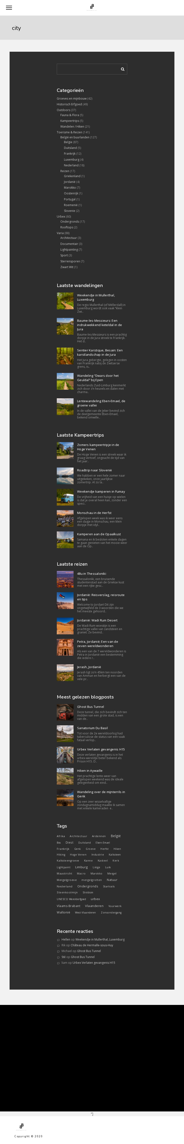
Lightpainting (69, 250)
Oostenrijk (71, 193)
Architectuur (68, 238)
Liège (96, 867)
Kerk (116, 860)
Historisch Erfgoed (69, 104)
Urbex (61, 216)
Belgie (68, 142)
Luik (108, 867)
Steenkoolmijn (67, 892)
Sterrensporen (70, 261)
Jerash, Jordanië (89, 667)
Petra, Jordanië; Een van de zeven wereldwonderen (97, 643)
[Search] (121, 68)
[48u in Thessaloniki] (65, 579)
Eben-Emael (103, 842)
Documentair (69, 244)
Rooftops (66, 227)
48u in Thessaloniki (91, 573)
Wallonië (63, 912)
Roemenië (71, 205)
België (116, 836)
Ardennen (99, 836)
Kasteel (103, 860)
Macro (81, 873)
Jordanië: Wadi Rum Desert (97, 620)
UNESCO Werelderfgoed (71, 899)
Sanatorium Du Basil (92, 728)
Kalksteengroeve (68, 860)
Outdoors (63, 110)
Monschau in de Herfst (94, 513)
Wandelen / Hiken (72, 126)
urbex (95, 899)
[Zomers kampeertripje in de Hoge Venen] (65, 450)
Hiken (117, 849)
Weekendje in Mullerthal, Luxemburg (96, 297)
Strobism (88, 892)
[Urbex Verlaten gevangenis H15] (65, 755)
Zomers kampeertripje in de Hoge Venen (98, 447)
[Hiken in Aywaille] (65, 776)
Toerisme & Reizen (69, 132)
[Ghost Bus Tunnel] (65, 712)
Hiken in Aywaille (90, 770)
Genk (77, 849)
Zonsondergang (111, 912)
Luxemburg (71, 160)
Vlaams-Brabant (68, 906)
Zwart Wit (66, 267)
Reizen (64, 171)
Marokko (70, 188)
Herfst (104, 849)
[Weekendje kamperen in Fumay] (65, 497)
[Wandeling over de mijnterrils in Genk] (65, 797)
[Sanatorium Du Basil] (65, 733)
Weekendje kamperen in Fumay (101, 491)
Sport (64, 255)
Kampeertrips (69, 121)
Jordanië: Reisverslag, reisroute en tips (101, 597)
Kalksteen (115, 854)
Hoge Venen (78, 854)
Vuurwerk (115, 906)
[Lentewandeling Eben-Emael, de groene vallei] (65, 406)
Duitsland (70, 148)
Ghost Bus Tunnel (90, 706)
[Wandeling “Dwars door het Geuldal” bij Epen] (65, 381)
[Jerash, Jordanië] (65, 672)
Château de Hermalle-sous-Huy (92, 945)
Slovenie (69, 211)
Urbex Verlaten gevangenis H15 (101, 749)
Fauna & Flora (69, 115)
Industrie (98, 854)
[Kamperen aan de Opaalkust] (65, 539)
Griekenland (72, 176)
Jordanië (69, 182)
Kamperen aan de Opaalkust (99, 534)
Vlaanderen (94, 906)
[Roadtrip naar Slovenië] (65, 476)
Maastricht (64, 873)
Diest (70, 842)
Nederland (71, 165)
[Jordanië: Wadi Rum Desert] (65, 626)
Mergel (112, 873)
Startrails (109, 886)
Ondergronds (69, 222)
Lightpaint (63, 867)
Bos (59, 842)
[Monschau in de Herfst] (65, 518)
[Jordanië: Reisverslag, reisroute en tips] (65, 600)
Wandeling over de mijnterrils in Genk (101, 794)
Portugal (69, 199)
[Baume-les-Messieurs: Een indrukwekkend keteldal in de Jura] (65, 326)
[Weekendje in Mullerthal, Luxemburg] (65, 301)
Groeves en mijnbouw (71, 98)
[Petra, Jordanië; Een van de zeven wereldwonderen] (65, 647)
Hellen (66, 939)
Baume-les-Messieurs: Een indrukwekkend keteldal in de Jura (99, 324)
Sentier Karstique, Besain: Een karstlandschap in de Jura (100, 352)
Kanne (88, 860)
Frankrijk (69, 154)
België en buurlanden (74, 137)
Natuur (112, 880)
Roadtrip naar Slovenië (94, 470)
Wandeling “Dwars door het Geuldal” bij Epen (98, 377)
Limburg (81, 867)
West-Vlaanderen (85, 912)
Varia (60, 233)
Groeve (91, 849)
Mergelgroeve (67, 880)
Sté (64, 957)
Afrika (61, 836)
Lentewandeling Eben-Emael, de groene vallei (101, 403)
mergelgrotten (91, 880)
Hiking (61, 854)
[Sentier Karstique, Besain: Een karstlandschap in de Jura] (65, 356)
